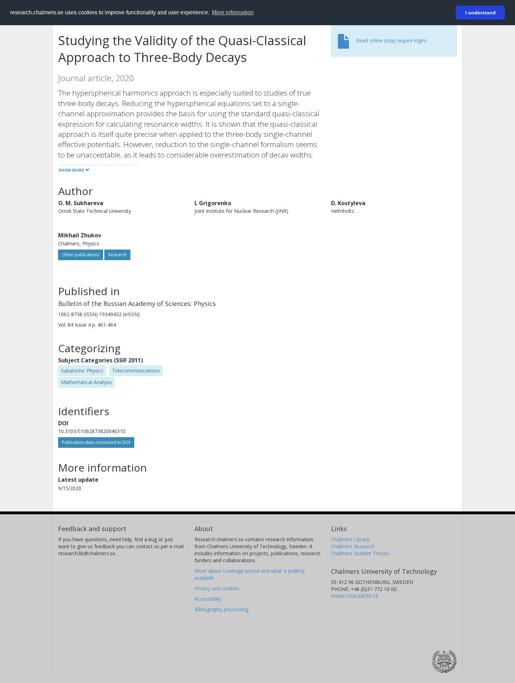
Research (117, 255)
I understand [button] (480, 12)
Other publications (80, 255)
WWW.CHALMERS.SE (354, 596)
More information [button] (233, 12)
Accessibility (207, 598)
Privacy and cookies (216, 588)
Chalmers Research (353, 546)
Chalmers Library (350, 539)
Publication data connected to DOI (96, 442)
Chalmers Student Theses (360, 553)
